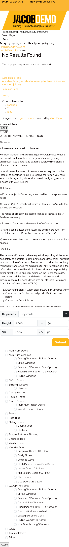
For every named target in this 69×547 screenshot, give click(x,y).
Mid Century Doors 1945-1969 (34, 473)
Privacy (6, 95)
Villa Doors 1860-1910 (30, 481)
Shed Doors (24, 477)
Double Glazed (17, 397)
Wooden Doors (17, 447)
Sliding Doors (16, 422)
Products (23, 32)
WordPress (56, 118)
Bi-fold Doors (16, 380)
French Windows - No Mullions (35, 511)
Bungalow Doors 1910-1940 (33, 451)
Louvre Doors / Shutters (31, 468)
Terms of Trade (10, 89)
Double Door (25, 425)
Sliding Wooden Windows (32, 520)
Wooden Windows (19, 486)
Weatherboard (16, 443)
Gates (12, 528)
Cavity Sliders (25, 455)
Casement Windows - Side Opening (37, 367)
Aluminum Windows (20, 355)
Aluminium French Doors (31, 404)
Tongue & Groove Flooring (23, 434)
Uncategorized (17, 438)
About (31, 32)
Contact (39, 32)
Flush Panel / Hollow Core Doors (36, 464)
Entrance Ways (26, 459)
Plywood (22, 388)
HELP (4, 128)
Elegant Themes (25, 118)
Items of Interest (17, 533)
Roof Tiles (14, 418)
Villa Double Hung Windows (33, 524)
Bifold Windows (26, 363)
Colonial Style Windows (31, 502)
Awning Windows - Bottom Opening (37, 358)
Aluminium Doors (18, 350)
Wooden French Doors (30, 409)
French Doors (16, 401)
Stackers (22, 430)
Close (4, 544)
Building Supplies (18, 384)
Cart (45, 32)
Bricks (12, 537)
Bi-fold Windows (27, 494)
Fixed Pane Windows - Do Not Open (37, 371)
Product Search (10, 32)
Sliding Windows (27, 376)
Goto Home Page (11, 77)
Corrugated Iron (17, 392)
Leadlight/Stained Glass (31, 515)
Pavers (12, 413)
